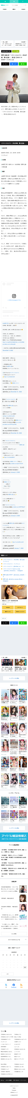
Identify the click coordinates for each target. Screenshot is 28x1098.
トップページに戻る (14, 678)
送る (23, 64)
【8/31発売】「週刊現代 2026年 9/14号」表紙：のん (13, 875)
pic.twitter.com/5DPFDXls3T (18, 507)
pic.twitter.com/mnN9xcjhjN (9, 344)
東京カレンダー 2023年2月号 (10, 600)
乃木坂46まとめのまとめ (6, 1034)
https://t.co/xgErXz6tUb (8, 342)
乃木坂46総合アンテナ (6, 1039)
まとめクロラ (17, 1044)
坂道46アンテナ (17, 1054)
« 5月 (7, 974)
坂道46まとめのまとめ (6, 1054)
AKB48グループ (14, 1092)
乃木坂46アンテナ (5, 1049)
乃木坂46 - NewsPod (5, 1071)
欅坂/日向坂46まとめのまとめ (7, 1051)
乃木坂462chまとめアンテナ (20, 1039)
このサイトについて (14, 1086)
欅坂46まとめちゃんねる (19, 1069)
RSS (21, 987)
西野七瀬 (4, 618)
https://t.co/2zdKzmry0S (18, 542)
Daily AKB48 (3, 1064)
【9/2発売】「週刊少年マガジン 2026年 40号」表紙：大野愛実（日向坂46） (14, 869)
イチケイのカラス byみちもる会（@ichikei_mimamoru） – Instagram (13, 569)
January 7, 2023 (18, 548)
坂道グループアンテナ (19, 1059)
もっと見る (14, 933)
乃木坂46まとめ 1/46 (18, 1066)
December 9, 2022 (8, 350)
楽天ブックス (8, 611)
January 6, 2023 (15, 515)
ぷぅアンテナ (17, 1051)
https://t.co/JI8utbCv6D (9, 376)
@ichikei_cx (16, 342)
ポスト (6, 64)
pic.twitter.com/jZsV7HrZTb (16, 463)
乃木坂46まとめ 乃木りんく (7, 1074)
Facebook (13, 987)
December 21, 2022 (16, 392)
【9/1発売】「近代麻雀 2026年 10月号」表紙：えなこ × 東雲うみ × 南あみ (14, 851)
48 (5, 1)
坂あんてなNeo (17, 1037)
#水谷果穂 (21, 342)
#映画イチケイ (15, 383)
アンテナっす (4, 1041)
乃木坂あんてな (17, 1034)
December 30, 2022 (16, 433)
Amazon (8, 607)
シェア (14, 64)
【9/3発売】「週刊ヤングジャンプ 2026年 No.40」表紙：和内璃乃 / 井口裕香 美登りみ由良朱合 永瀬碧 (13, 857)
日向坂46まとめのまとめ (19, 1049)
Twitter (14, 1088)
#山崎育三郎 (6, 323)
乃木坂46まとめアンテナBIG (7, 1037)
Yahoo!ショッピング (20, 611)
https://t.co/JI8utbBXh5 (9, 457)
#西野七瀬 (9, 366)
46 (14, 1)
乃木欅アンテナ (17, 1041)
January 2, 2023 (15, 472)
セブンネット (20, 607)
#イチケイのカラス (14, 372)
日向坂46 (23, 9)
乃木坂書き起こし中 (18, 1071)
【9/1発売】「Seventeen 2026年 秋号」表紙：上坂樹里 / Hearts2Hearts (13, 864)
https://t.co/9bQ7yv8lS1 (9, 416)
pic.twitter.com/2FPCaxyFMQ (9, 424)
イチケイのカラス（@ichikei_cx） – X (13, 566)
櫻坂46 (14, 9)
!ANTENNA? (3, 1046)
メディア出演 (15, 51)
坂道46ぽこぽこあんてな (6, 1059)
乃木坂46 (4, 9)
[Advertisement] (14, 26)
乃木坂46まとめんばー (19, 1064)
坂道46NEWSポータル (6, 1056)
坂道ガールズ (17, 1056)
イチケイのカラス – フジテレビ (11, 564)
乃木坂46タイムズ (5, 1069)
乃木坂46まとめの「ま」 (6, 1066)
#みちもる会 (18, 422)
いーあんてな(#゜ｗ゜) (6, 1044)
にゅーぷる (16, 1046)
